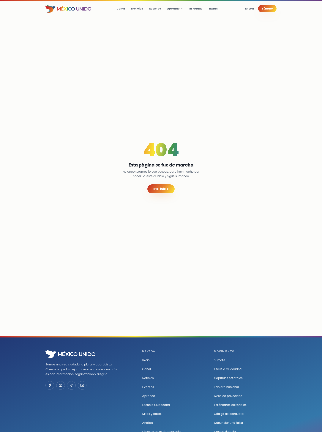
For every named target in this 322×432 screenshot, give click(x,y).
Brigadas (195, 8)
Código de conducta (229, 414)
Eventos (155, 8)
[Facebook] (49, 385)
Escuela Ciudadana (156, 405)
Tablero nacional (226, 387)
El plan (213, 8)
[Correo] (82, 385)
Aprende (173, 8)
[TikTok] (71, 385)
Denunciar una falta (228, 423)
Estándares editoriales (230, 405)
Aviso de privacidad (228, 396)
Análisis (147, 423)
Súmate (267, 8)
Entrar (249, 8)
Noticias (137, 8)
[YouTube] (60, 385)
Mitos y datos (152, 414)
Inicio (146, 360)
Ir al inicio (161, 189)
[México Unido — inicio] (68, 8)
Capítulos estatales (228, 378)
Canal (120, 8)
